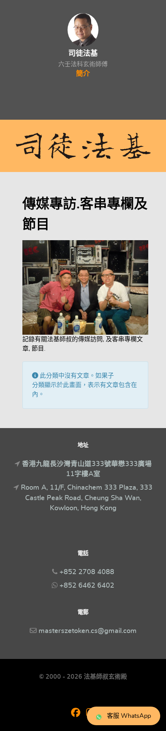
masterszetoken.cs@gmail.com (88, 631)
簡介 (83, 74)
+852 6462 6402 (86, 585)
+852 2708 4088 (86, 572)
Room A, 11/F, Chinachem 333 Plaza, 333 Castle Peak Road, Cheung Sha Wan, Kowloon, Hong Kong (86, 498)
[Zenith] (83, 146)
